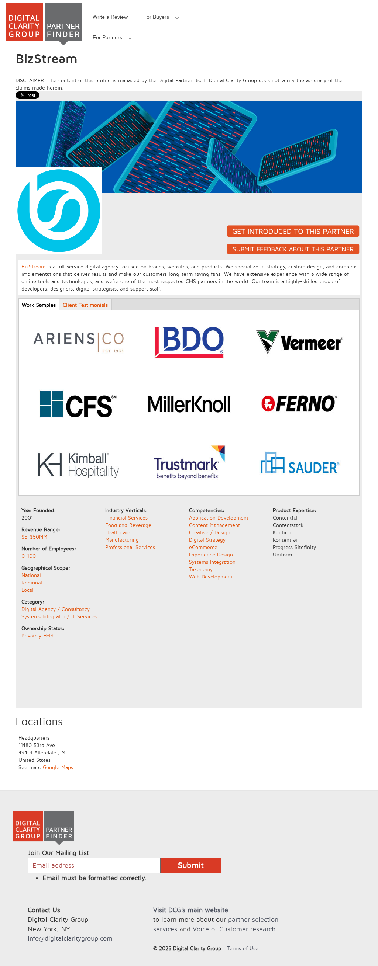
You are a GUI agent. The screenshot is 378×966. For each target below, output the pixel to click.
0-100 (28, 556)
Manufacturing (122, 539)
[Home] (44, 24)
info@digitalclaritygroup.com (70, 938)
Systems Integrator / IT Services (59, 616)
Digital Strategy (207, 539)
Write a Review (110, 17)
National (31, 575)
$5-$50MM (34, 537)
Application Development (218, 517)
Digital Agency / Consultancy (55, 609)
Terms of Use (242, 948)
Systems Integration (212, 562)
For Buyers (152, 18)
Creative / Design (209, 532)
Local (27, 590)
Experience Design (211, 554)
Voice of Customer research (234, 929)
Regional (31, 582)
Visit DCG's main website (190, 910)
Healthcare (117, 532)
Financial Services (126, 517)
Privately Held (37, 635)
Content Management (214, 525)
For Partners (103, 38)
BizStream (33, 266)
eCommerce (203, 547)
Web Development (211, 576)
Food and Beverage (128, 525)
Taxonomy (201, 569)
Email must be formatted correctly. (94, 878)
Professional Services (130, 547)
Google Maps (58, 767)
